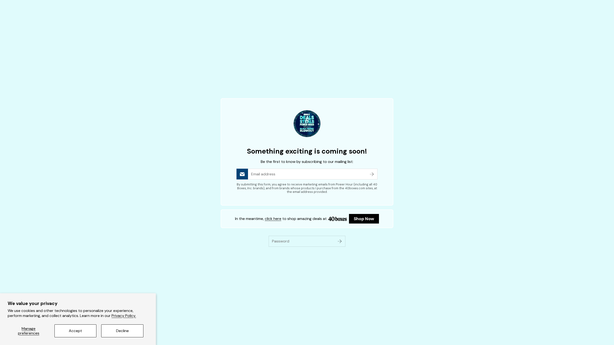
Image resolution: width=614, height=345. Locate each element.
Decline (122, 330)
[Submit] (372, 174)
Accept (75, 330)
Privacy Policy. (124, 315)
